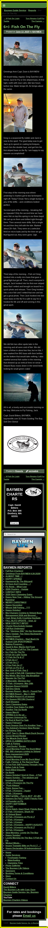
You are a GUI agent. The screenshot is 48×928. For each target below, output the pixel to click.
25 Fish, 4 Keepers (14, 820)
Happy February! (14, 723)
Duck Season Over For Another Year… (24, 725)
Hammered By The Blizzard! (19, 581)
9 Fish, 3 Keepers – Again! (18, 791)
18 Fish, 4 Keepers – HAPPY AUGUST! (24, 825)
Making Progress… (15, 644)
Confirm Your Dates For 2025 (20, 707)
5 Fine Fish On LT (14, 665)
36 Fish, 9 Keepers (14, 830)
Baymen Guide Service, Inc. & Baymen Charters (28, 923)
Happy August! (13, 636)
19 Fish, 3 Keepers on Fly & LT (20, 827)
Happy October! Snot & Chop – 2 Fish (24, 775)
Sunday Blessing (14, 757)
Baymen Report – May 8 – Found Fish (24, 691)
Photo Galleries (13, 865)
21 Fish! (9, 806)
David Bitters (9, 887)
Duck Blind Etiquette (15, 770)
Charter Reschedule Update (19, 626)
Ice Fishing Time (13, 730)
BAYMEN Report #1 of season (20, 696)
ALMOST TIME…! (14, 576)
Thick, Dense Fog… (15, 788)
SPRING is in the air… (16, 715)
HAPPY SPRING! (14, 579)
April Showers (12, 702)
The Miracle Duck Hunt (17, 738)
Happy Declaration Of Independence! (23, 848)
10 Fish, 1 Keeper (14, 822)
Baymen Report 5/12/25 (17, 686)
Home (8, 852)
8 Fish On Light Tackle (16, 655)
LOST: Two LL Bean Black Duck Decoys (25, 733)
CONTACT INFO (13, 592)
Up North (10, 772)
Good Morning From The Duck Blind (23, 749)
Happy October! (13, 610)
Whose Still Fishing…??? (18, 608)
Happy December (14, 605)
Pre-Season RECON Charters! (20, 699)
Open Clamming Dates (16, 704)
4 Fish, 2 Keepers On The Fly (19, 783)
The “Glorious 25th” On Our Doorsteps (24, 631)
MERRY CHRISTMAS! (16, 602)
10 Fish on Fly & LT (15, 668)
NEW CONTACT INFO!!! (17, 623)
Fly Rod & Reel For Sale (17, 720)
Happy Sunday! (13, 835)
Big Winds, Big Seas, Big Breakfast (22, 676)
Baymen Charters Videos (15, 900)
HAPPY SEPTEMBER (16, 804)
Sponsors (10, 871)
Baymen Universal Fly (16, 717)
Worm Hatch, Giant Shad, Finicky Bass (24, 809)
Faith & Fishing (13, 744)
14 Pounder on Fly (14, 801)
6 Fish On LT (12, 660)
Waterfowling (14, 860)
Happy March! (12, 712)
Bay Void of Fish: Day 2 (17, 670)
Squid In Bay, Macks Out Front (20, 647)
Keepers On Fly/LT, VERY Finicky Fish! (24, 799)
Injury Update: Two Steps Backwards (23, 634)
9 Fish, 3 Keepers (14, 793)
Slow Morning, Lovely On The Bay (22, 833)
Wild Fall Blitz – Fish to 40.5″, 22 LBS (23, 796)
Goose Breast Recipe (16, 736)
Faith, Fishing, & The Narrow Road (22, 762)
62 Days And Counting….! (18, 584)
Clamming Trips (15, 863)
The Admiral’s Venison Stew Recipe (23, 728)
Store (8, 876)
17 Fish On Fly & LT (15, 657)
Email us (29, 915)
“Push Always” (13, 785)
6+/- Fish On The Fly (15, 652)
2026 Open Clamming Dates (19, 594)
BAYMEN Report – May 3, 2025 (20, 694)
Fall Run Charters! (14, 571)
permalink (33, 471)
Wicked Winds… (13, 843)
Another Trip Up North (16, 710)
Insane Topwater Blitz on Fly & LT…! (23, 846)
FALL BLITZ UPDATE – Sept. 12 (21, 621)
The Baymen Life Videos (17, 868)
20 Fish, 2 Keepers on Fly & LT (20, 817)
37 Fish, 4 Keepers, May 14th (19, 683)
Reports (32, 10)
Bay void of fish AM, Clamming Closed (24, 673)
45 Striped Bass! (14, 814)
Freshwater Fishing (17, 858)
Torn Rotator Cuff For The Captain (22, 649)
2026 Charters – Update (17, 589)
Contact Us (11, 879)
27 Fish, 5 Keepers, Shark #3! (20, 812)
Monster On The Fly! (15, 678)
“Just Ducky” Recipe (16, 746)
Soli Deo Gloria (13, 689)
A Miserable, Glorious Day (18, 681)
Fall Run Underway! (15, 628)
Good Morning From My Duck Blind (23, 759)
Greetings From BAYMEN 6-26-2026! (23, 574)
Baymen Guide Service (15, 10)
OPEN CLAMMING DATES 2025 (21, 741)
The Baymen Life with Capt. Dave (19, 890)
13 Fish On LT (12, 662)
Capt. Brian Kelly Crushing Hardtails (23, 618)
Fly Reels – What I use (16, 587)
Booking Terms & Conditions (20, 873)
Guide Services (13, 855)
